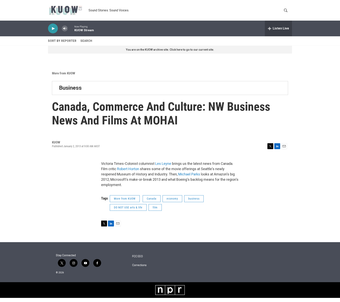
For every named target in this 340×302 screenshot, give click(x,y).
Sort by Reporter (62, 40)
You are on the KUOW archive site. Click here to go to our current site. (170, 49)
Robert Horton (128, 169)
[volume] (64, 28)
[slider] (71, 28)
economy (172, 198)
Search (86, 40)
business (194, 198)
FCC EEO (137, 256)
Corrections (139, 265)
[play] (53, 28)
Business (70, 88)
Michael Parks (189, 174)
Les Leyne (163, 163)
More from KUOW (63, 73)
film (155, 207)
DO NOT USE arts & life (128, 207)
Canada (151, 198)
